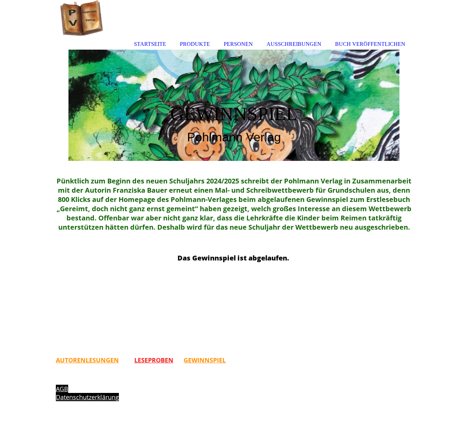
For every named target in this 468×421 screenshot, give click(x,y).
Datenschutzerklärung (87, 397)
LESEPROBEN (153, 360)
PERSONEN (238, 44)
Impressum (72, 381)
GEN (112, 360)
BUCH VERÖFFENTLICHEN (370, 44)
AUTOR (66, 360)
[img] (234, 105)
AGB (62, 389)
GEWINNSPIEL (205, 360)
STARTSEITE (150, 44)
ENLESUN (91, 360)
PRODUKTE (195, 44)
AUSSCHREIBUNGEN (294, 44)
